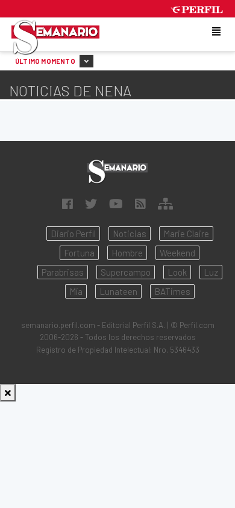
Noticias (129, 233)
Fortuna (79, 252)
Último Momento (46, 61)
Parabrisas (63, 272)
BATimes (172, 291)
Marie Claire (186, 233)
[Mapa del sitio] (165, 203)
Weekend (177, 252)
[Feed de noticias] (140, 203)
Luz (211, 272)
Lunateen (118, 291)
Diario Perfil (73, 233)
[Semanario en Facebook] (67, 203)
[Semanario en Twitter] (91, 203)
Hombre (127, 252)
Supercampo (126, 272)
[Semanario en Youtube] (116, 203)
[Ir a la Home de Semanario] (117, 171)
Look (177, 272)
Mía (76, 291)
